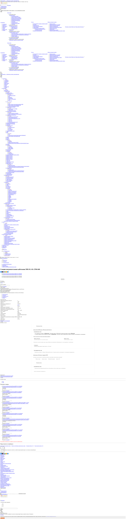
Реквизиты (4, 26)
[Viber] (3, 271)
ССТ (9, 103)
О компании (3, 22)
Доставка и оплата (68, 26)
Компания (2, 455)
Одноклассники (6, 262)
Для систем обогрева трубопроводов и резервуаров (19, 34)
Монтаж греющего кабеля (52, 22)
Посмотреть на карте (21, 10)
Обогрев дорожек (3, 482)
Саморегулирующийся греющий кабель (7, 471)
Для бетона (13, 24)
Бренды (4, 27)
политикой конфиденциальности (51, 516)
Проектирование (36, 25)
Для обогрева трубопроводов (16, 18)
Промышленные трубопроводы (5, 484)
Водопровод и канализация (5, 483)
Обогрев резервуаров (53, 28)
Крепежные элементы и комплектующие (16, 40)
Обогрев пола (52, 59)
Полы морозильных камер (4, 485)
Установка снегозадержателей (40, 59)
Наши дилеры (5, 56)
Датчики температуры (15, 36)
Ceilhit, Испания (14, 27)
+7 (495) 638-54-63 (7, 253)
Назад (6, 79)
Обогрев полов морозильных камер (56, 27)
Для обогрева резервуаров (15, 20)
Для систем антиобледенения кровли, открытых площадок (21, 64)
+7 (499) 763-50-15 (7, 254)
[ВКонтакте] (1, 271)
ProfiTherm (10, 141)
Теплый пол (11, 30)
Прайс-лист (73, 26)
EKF (9, 134)
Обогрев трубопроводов (54, 26)
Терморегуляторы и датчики (14, 32)
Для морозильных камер (15, 23)
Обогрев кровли (52, 23)
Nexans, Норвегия (14, 28)
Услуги (32, 22)
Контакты (82, 26)
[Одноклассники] (6, 271)
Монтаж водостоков (38, 60)
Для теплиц (13, 21)
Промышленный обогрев (15, 19)
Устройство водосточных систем (38, 28)
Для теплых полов (14, 63)
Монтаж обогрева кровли (4, 480)
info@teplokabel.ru (3, 7)
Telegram (5, 261)
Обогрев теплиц (3, 487)
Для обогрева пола (14, 22)
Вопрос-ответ (5, 29)
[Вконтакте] (2, 504)
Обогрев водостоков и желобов (55, 24)
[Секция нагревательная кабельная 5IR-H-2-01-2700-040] (12, 273)
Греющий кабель (12, 15)
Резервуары (2, 486)
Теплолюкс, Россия (14, 26)
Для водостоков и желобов (15, 17)
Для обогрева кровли (14, 16)
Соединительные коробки (13, 38)
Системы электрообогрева (4, 479)
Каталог (1, 464)
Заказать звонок (7, 255)
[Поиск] (1, 11)
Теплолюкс (10, 190)
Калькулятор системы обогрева (5, 463)
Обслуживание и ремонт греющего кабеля (40, 23)
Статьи (4, 28)
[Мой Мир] (7, 271)
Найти (2, 509)
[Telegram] (2, 505)
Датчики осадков (14, 35)
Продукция (9, 12)
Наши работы (78, 26)
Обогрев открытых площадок (55, 25)
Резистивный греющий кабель (5, 470)
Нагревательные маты (13, 56)
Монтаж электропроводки (37, 30)
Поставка (34, 24)
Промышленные (11, 169)
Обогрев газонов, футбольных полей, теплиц (57, 30)
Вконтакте (5, 260)
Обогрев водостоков (3, 481)
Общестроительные (11, 165)
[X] (2, 271)
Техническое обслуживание (38, 26)
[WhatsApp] (5, 271)
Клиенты (4, 25)
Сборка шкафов (35, 27)
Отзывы (4, 30)
